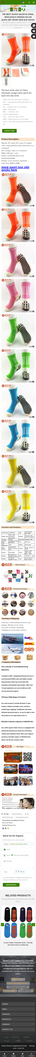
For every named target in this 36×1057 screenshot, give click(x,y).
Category (12, 22)
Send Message (11, 885)
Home (6, 22)
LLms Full (21, 1048)
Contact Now (9, 131)
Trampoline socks (20, 22)
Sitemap (32, 1046)
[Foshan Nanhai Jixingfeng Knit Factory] (3, 2)
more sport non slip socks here (15, 168)
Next (33, 924)
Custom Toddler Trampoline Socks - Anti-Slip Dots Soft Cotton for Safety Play (18, 944)
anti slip (27, 814)
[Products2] (18, 8)
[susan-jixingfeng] (3, 828)
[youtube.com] (18, 1041)
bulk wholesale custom (22, 817)
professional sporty (8, 817)
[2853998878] (6, 828)
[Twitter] (26, 1037)
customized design (17, 814)
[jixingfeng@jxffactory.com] (8, 828)
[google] (7, 1041)
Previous (2, 924)
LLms (14, 1048)
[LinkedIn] (15, 1037)
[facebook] (29, 1041)
